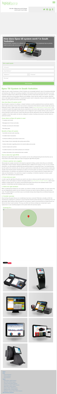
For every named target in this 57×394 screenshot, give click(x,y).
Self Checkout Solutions (8, 392)
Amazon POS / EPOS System (11, 388)
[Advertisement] (28, 23)
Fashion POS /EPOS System (10, 383)
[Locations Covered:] (2, 2)
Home (4, 371)
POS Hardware (7, 376)
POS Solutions (7, 377)
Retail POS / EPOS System (10, 380)
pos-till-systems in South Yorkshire (40, 180)
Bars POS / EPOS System (10, 382)
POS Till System (7, 374)
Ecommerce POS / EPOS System (11, 385)
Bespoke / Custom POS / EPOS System (13, 390)
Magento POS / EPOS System (11, 389)
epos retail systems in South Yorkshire (43, 107)
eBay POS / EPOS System (10, 386)
